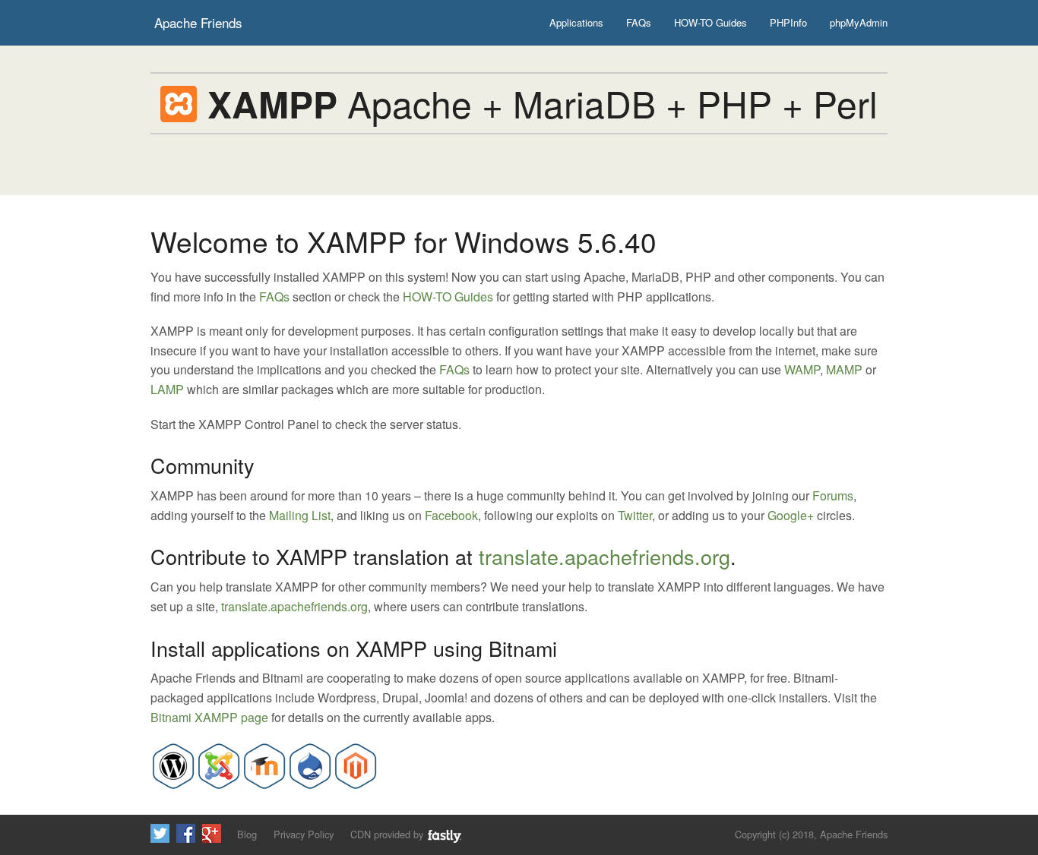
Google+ (790, 515)
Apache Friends (198, 22)
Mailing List (300, 515)
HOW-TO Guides (710, 22)
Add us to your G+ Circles (211, 833)
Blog (247, 834)
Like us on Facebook (185, 833)
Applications (576, 22)
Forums (832, 495)
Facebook (451, 515)
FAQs (638, 22)
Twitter (635, 515)
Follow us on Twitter (159, 833)
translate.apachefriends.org (604, 556)
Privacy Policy (304, 834)
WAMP (802, 369)
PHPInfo (788, 22)
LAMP (167, 389)
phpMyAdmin (859, 22)
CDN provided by (388, 834)
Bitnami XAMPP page (209, 717)
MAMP (844, 369)
